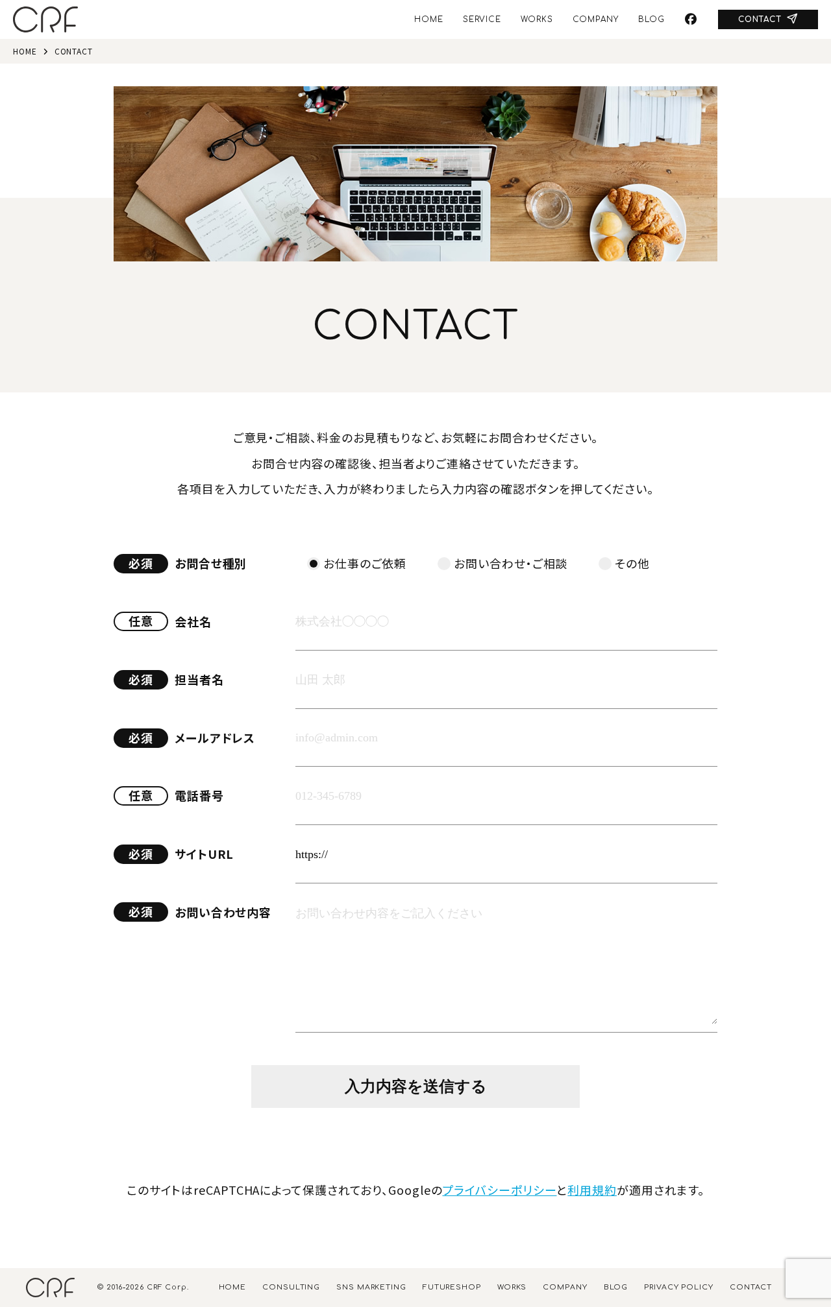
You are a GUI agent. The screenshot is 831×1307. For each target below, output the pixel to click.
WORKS (537, 19)
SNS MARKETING (371, 1287)
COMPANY (596, 19)
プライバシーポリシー (499, 1189)
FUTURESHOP (452, 1287)
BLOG (651, 19)
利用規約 (592, 1189)
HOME (428, 19)
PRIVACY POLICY (678, 1287)
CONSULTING (291, 1287)
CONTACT (760, 19)
